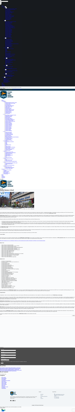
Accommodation (5, 173)
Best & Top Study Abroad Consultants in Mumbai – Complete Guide (9, 369)
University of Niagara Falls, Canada (10, 103)
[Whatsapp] (15, 401)
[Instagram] (1, 90)
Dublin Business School (8, 166)
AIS (5, 145)
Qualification (2, 356)
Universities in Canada (5, 386)
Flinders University (7, 155)
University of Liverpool (8, 123)
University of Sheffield (8, 128)
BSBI (6, 159)
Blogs (2, 175)
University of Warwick (8, 125)
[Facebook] (0, 90)
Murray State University (8, 136)
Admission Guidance (6, 171)
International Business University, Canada (11, 102)
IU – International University (9, 158)
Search (1, 314)
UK (4, 114)
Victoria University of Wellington (9, 148)
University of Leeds (8, 126)
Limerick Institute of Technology (9, 167)
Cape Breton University (8, 112)
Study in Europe (4, 383)
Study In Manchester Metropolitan (10, 119)
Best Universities (4, 378)
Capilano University (8, 111)
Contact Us (3, 177)
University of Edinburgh (8, 130)
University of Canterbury (8, 149)
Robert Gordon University (8, 115)
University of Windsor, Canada (9, 110)
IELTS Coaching (5, 172)
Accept (1, 88)
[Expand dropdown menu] (5, 114)
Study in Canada (4, 382)
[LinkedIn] (2, 90)
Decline (4, 88)
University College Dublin (8, 168)
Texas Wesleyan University (9, 133)
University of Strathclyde (8, 122)
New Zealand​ (3, 379)
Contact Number (3, 354)
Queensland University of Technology (10, 152)
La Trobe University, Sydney (9, 151)
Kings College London (8, 118)
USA (4, 131)
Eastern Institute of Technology (9, 141)
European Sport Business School (9, 165)
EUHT (6, 164)
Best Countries (4, 377)
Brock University (7, 113)
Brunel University (7, 117)
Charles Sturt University (8, 157)
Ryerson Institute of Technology (9, 105)
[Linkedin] (13, 401)
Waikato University (8, 146)
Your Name (2, 349)
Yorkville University (8, 108)
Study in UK (3, 385)
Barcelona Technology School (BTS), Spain (11, 162)
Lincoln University (7, 150)
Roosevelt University (8, 135)
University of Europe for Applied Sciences (11, 161)
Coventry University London (9, 120)
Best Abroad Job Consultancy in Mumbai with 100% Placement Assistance (10, 368)
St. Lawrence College (8, 104)
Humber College (7, 107)
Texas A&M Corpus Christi (9, 134)
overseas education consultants (6, 380)
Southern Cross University (8, 153)
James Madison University (8, 138)
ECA (6, 156)
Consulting (4, 170)
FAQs (2, 174)
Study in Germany (4, 384)
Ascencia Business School (8, 163)
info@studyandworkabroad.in (17, 89)
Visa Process (3, 387)
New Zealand (5, 140)
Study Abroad (4, 381)
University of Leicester (8, 127)
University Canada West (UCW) (9, 109)
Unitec (6, 143)
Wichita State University (8, 132)
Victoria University (7, 154)
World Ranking (4, 388)
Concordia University (8, 139)
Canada (4, 101)
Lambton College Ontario (8, 106)
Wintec (6, 142)
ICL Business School (8, 144)
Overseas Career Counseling (7, 169)
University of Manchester (8, 124)
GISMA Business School (8, 160)
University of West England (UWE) (10, 121)
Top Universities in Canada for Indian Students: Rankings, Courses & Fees (10, 367)
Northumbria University (8, 116)
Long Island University (8, 137)
